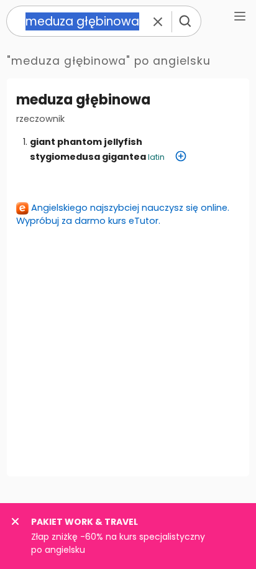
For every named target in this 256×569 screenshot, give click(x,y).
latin (156, 157)
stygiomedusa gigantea (88, 156)
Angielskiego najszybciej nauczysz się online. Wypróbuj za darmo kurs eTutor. (122, 214)
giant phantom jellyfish (86, 142)
